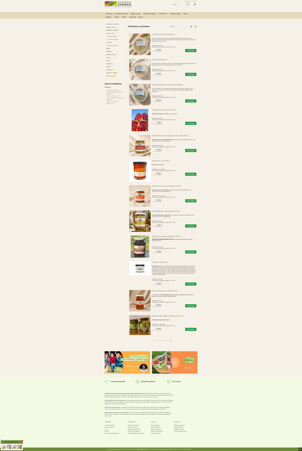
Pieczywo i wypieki (112, 24)
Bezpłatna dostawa (179, 429)
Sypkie (108, 57)
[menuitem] (109, 13)
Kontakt (107, 431)
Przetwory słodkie (112, 36)
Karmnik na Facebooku (133, 425)
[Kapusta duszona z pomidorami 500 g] (140, 196)
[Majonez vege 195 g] (140, 268)
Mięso (108, 48)
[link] (112, 90)
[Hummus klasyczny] (140, 69)
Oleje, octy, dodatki (112, 45)
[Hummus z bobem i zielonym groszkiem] (140, 94)
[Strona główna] (118, 4)
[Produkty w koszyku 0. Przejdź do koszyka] (195, 4)
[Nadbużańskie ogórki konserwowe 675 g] (140, 325)
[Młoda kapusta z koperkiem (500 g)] (140, 221)
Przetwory (110, 33)
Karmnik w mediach (133, 427)
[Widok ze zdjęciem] (191, 26)
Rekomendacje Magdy (156, 431)
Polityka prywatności (179, 425)
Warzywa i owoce (112, 30)
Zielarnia (109, 42)
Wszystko (109, 70)
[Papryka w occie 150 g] (140, 171)
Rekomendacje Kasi (156, 433)
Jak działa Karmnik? (110, 425)
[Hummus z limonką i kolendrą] (140, 44)
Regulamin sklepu (178, 427)
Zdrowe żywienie (155, 427)
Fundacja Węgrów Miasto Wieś (135, 433)
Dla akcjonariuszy (109, 427)
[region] (127, 362)
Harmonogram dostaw (180, 431)
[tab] (125, 372)
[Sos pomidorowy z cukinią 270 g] (140, 301)
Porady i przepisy (155, 425)
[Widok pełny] (195, 26)
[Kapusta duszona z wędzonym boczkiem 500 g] (140, 145)
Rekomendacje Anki (156, 429)
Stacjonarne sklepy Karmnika (112, 433)
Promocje (109, 76)
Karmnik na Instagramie (134, 431)
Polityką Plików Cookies (142, 449)
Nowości (109, 73)
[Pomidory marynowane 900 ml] (140, 120)
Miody (108, 60)
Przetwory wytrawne (112, 39)
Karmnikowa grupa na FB (134, 429)
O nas (106, 429)
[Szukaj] (188, 4)
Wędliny (109, 51)
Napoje (108, 67)
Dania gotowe (111, 54)
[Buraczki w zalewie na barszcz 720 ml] (140, 247)
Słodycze (109, 64)
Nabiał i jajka (110, 27)
